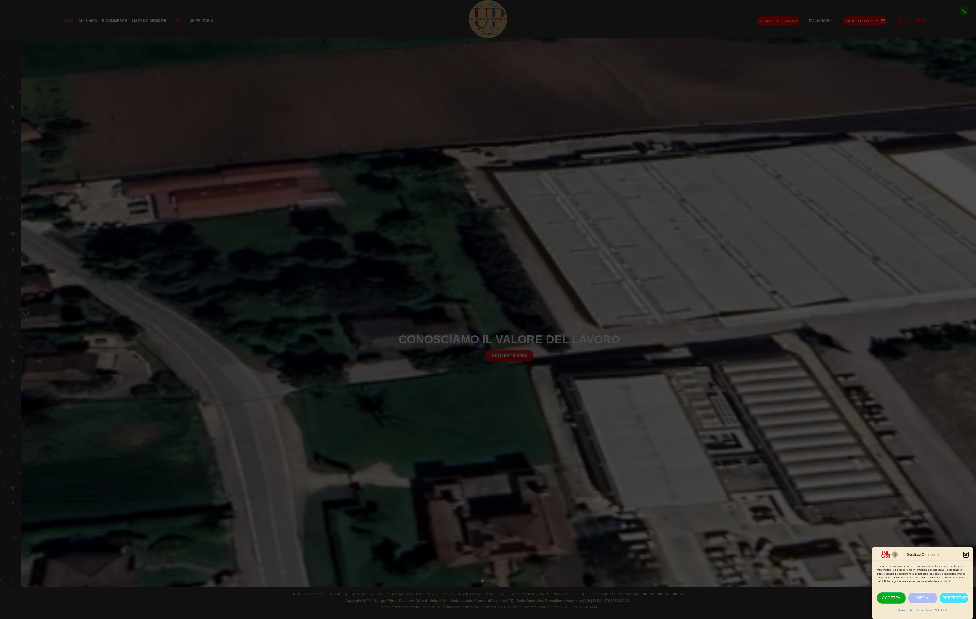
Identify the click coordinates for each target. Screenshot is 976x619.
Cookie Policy (906, 610)
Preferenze (955, 598)
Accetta (891, 598)
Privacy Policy (924, 610)
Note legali (941, 610)
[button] (965, 554)
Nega (922, 598)
